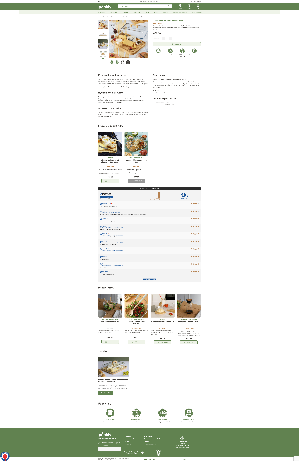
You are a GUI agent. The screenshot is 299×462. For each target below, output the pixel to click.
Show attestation (106, 197)
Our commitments (129, 439)
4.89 (160, 23)
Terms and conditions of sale (152, 439)
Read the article (105, 393)
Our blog (127, 441)
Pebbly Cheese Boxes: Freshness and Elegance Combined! (113, 381)
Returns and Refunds (150, 444)
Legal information (149, 436)
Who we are (128, 436)
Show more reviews (149, 279)
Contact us (128, 444)
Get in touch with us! (195, 1)
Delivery (146, 441)
